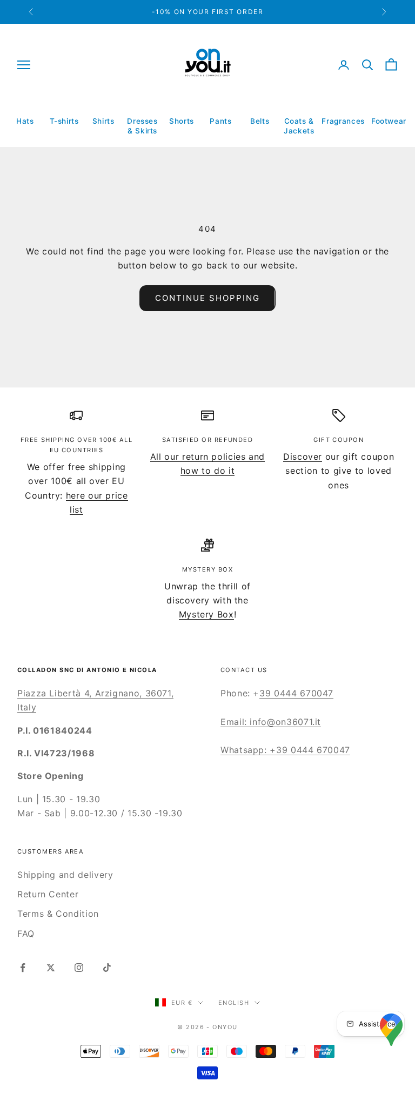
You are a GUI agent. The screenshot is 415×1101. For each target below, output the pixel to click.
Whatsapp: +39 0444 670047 (285, 749)
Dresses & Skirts (142, 126)
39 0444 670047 (296, 693)
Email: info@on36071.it (270, 721)
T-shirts (64, 121)
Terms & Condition (58, 913)
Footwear (388, 121)
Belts (259, 121)
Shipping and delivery (65, 874)
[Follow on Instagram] (78, 967)
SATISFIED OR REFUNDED (207, 440)
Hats (25, 121)
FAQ (26, 933)
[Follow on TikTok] (107, 967)
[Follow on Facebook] (22, 967)
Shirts (103, 121)
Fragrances (343, 121)
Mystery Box (206, 614)
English (233, 1002)
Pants (220, 121)
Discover (302, 456)
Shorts (181, 121)
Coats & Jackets (299, 126)
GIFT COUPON (338, 440)
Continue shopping (207, 298)
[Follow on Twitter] (50, 967)
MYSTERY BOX (207, 569)
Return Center (47, 894)
